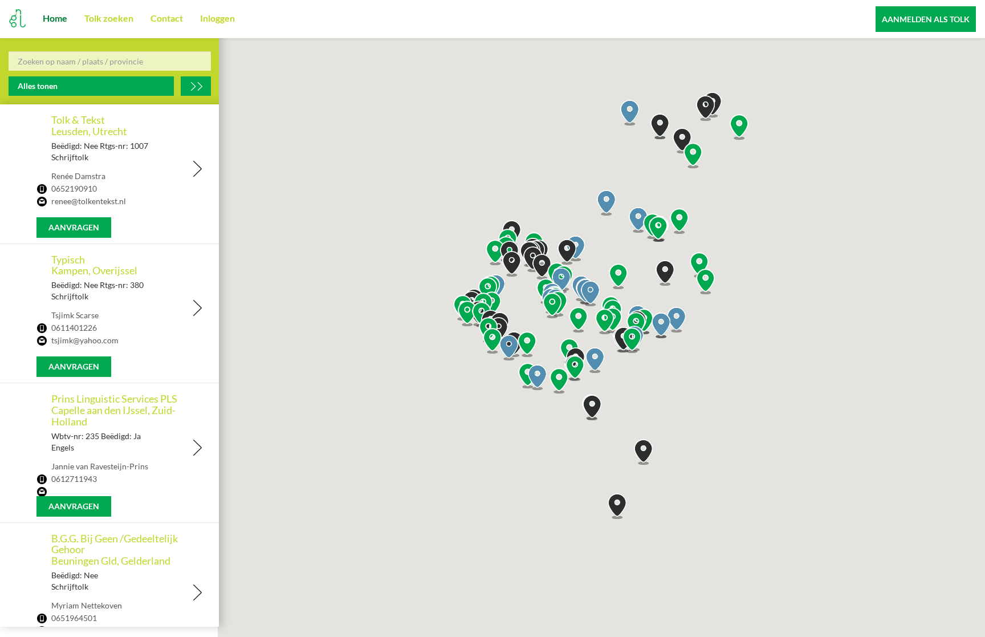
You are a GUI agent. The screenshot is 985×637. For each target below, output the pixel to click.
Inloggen (217, 18)
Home (55, 18)
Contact (166, 18)
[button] (590, 293)
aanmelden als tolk (926, 19)
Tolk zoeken (108, 18)
